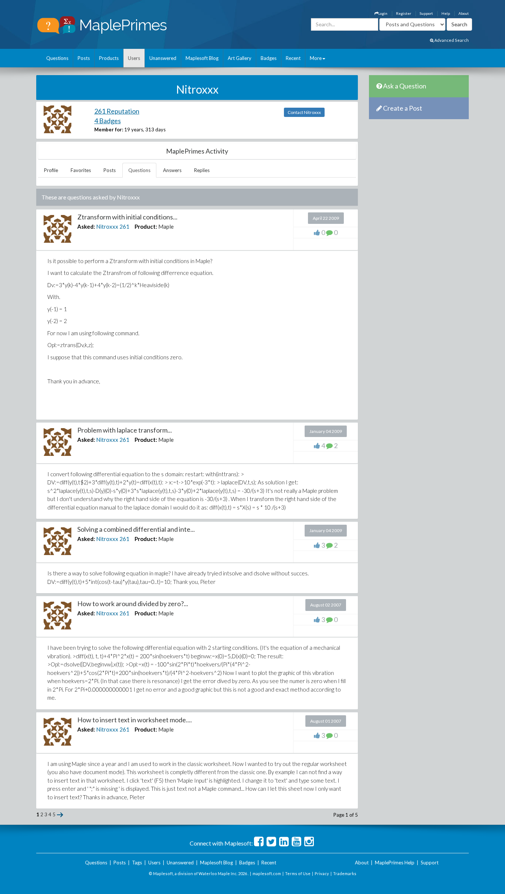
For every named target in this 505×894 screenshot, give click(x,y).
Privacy (322, 873)
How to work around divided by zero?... (132, 603)
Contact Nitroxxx (304, 112)
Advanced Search (451, 40)
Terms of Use (298, 873)
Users (134, 58)
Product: (146, 226)
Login (382, 13)
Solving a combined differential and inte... (136, 529)
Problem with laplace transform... (124, 430)
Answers (172, 170)
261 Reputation (116, 111)
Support (426, 13)
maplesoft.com (267, 873)
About (463, 13)
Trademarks (344, 873)
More (316, 58)
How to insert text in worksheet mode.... (134, 720)
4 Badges (107, 121)
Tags (137, 863)
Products (109, 58)
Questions (57, 58)
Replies (202, 170)
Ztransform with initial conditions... (127, 217)
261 (124, 226)
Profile (51, 170)
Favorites (81, 170)
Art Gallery (239, 58)
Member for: (108, 129)
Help (445, 13)
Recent (293, 58)
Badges (269, 58)
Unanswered (162, 58)
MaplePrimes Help (394, 863)
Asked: (86, 226)
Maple (166, 226)
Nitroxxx (107, 226)
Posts (84, 58)
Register (403, 13)
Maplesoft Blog (202, 58)
